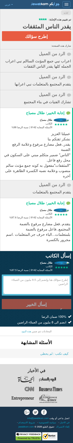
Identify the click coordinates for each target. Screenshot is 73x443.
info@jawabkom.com (38, 418)
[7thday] (56, 379)
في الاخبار (64, 422)
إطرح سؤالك (36, 36)
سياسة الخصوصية (47, 422)
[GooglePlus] (27, 412)
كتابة (66, 12)
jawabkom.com (26, 426)
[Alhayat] (17, 379)
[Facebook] (44, 412)
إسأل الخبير (36, 304)
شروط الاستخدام (26, 422)
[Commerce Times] (56, 398)
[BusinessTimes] (56, 389)
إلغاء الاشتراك (62, 426)
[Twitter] (35, 412)
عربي (7, 4)
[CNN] (17, 389)
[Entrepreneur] (17, 398)
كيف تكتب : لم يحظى (54, 353)
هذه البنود (26, 331)
